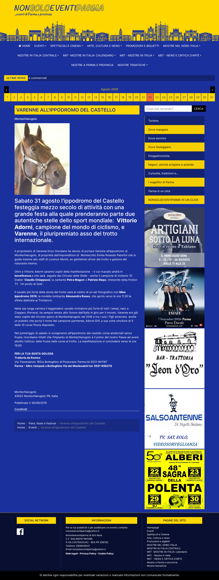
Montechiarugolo (26, 118)
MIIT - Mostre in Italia (159, 555)
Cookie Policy (106, 553)
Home (25, 46)
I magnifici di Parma (161, 182)
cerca (198, 108)
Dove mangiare (158, 129)
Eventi (150, 531)
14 (95, 97)
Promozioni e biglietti (142, 46)
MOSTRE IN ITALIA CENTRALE (164, 548)
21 (143, 97)
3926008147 (83, 545)
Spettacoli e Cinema (158, 534)
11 (75, 97)
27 (184, 97)
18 (122, 97)
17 (116, 97)
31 (211, 97)
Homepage (153, 527)
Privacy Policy (88, 553)
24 (163, 97)
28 (191, 97)
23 (157, 97)
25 (170, 97)
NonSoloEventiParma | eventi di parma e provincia (61, 10)
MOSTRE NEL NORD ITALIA (162, 545)
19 (129, 97)
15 (102, 97)
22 (150, 97)
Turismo (153, 120)
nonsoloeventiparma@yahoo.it (82, 531)
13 (88, 97)
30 (204, 97)
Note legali (72, 553)
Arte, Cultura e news (158, 538)
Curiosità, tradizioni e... (163, 173)
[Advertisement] (158, 13)
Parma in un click (159, 191)
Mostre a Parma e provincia (92, 65)
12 (82, 97)
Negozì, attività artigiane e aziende (171, 164)
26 (177, 97)
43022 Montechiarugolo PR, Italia (36, 396)
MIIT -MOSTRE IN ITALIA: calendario (167, 551)
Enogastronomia (159, 156)
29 (197, 97)
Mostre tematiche (156, 565)
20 (136, 97)
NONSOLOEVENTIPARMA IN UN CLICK (173, 199)
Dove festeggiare (159, 147)
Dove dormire (157, 138)
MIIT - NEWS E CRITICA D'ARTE (164, 558)
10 (68, 97)
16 (109, 97)
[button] (40, 46)
